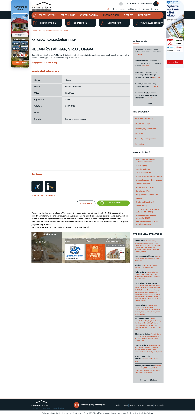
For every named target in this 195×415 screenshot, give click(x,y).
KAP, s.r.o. (65, 31)
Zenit (143, 279)
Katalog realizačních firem (49, 31)
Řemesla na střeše (143, 184)
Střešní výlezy (148, 372)
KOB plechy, (153, 292)
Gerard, (156, 290)
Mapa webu (141, 405)
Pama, (143, 349)
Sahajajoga (138, 413)
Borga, (158, 285)
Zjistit (37, 259)
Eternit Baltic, (149, 274)
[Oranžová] (26, 55)
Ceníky (122, 9)
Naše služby (144, 15)
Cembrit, (159, 256)
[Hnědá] (18, 55)
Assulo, (144, 265)
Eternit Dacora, (140, 258)
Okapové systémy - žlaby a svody (149, 180)
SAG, (149, 298)
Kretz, (141, 347)
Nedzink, (149, 323)
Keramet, (145, 292)
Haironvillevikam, (140, 276)
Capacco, (152, 345)
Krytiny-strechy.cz (62, 413)
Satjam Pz (149, 325)
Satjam (142, 314)
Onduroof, (156, 276)
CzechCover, (144, 287)
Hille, (136, 292)
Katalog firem (111, 15)
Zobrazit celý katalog (148, 380)
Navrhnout (40, 242)
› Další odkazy (148, 413)
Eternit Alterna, (150, 258)
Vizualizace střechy (151, 23)
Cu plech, (151, 321)
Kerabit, (150, 338)
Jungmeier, (157, 245)
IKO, (136, 338)
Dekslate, (150, 265)
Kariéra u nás (159, 405)
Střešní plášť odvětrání (145, 202)
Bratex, (137, 287)
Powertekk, (150, 296)
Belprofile (152, 285)
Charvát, (141, 336)
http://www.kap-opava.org (44, 63)
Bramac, (145, 243)
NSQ (152, 267)
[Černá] (14, 55)
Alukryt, (137, 285)
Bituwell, (155, 272)
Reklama (146, 9)
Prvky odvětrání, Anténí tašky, (149, 370)
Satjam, (154, 298)
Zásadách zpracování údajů (76, 227)
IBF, (152, 245)
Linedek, (142, 323)
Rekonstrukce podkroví (145, 187)
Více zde (148, 103)
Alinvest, (149, 272)
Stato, (159, 298)
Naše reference (140, 134)
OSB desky (147, 368)
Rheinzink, (138, 298)
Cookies (150, 405)
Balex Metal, (144, 285)
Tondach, (138, 251)
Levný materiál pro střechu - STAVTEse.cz (84, 413)
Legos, (146, 294)
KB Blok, (137, 247)
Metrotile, (152, 294)
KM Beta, (144, 247)
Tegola (143, 340)
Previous (64, 253)
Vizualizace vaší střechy (144, 119)
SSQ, (142, 267)
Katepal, (144, 338)
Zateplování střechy (143, 191)
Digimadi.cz (60, 408)
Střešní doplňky (89, 15)
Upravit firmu (86, 203)
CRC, (136, 336)
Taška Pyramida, (152, 352)
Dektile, (151, 287)
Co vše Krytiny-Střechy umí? (146, 129)
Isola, (140, 292)
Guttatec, (156, 336)
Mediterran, (151, 247)
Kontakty (155, 9)
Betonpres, (138, 243)
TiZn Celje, (152, 327)
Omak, (158, 294)
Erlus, (156, 243)
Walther (143, 251)
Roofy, (154, 349)
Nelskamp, (138, 249)
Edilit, (143, 274)
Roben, (144, 249)
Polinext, (149, 349)
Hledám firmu (80, 23)
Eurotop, (143, 245)
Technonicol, (149, 336)
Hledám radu (114, 23)
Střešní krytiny (47, 15)
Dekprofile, (144, 309)
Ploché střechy (141, 206)
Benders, (149, 241)
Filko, (148, 245)
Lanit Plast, (147, 347)
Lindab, (148, 312)
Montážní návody (133, 9)
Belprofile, (144, 321)
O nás (115, 9)
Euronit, (137, 245)
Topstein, (148, 267)
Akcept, (154, 334)
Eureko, (157, 345)
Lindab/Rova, (139, 294)
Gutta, (157, 274)
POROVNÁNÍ (146, 4)
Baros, (159, 334)
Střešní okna (68, 15)
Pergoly (139, 198)
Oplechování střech (143, 169)
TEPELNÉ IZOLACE (132, 4)
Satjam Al (142, 325)
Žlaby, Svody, (139, 372)
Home (35, 31)
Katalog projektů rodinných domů (122, 413)
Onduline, (149, 276)
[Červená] (22, 55)
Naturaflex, (155, 347)
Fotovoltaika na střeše (144, 173)
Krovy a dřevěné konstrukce (147, 195)
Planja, (143, 296)
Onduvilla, (138, 279)
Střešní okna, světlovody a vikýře (149, 176)
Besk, (154, 241)
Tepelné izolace (104, 413)
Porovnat (39, 250)
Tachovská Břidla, (140, 352)
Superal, (137, 300)
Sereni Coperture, (153, 249)
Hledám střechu (47, 23)
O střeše (128, 15)
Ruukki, (144, 298)
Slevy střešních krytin (143, 124)
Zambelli (143, 300)
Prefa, (156, 296)
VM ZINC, (145, 327)
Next (127, 253)
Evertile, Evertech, (147, 290)
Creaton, (151, 243)
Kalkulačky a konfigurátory (145, 139)
